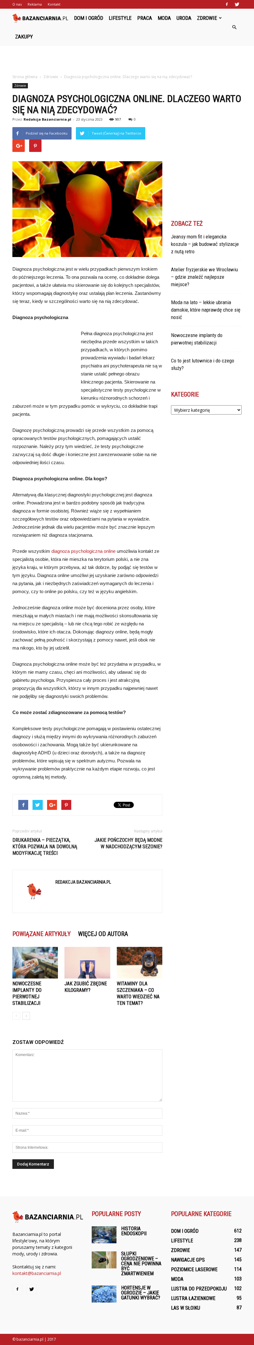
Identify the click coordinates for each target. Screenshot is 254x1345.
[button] (234, 27)
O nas (17, 4)
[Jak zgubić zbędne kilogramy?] (87, 962)
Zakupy (24, 36)
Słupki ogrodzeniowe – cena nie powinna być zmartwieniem (141, 1263)
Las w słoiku (185, 1308)
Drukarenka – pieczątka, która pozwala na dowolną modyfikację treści (44, 846)
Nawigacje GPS (188, 1260)
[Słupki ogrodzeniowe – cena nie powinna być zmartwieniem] (104, 1259)
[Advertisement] (127, 59)
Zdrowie (207, 18)
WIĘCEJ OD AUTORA (103, 934)
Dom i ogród (88, 18)
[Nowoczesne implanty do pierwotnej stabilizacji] (35, 962)
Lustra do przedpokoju (199, 1289)
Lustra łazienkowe (193, 1298)
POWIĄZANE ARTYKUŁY (41, 934)
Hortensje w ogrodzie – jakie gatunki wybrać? (140, 1293)
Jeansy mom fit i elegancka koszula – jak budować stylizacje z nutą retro (205, 244)
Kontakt (54, 4)
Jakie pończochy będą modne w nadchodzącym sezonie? (128, 843)
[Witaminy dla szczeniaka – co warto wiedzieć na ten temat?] (139, 962)
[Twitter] (237, 4)
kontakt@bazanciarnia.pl (36, 1273)
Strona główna (24, 76)
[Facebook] (226, 4)
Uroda (184, 18)
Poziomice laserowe (194, 1269)
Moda (164, 18)
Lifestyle (120, 18)
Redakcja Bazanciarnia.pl (47, 119)
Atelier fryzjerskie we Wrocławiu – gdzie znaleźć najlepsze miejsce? (204, 276)
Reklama (35, 4)
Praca (144, 18)
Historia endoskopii (134, 1231)
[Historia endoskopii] (104, 1234)
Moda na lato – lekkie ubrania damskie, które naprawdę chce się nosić (205, 309)
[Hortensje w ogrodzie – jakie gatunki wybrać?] (104, 1294)
